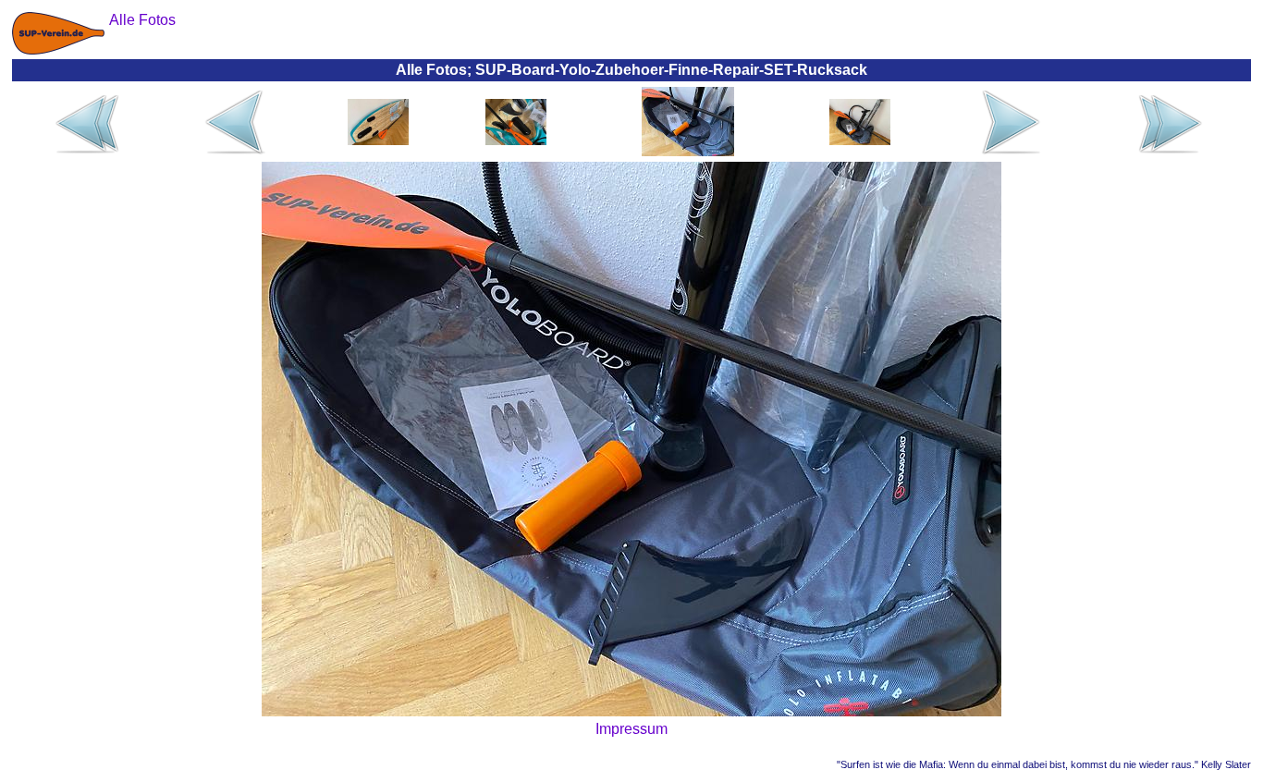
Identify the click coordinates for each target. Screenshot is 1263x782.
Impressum (631, 729)
